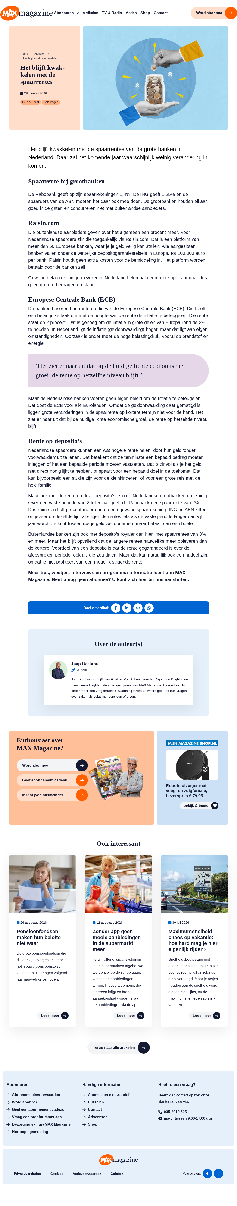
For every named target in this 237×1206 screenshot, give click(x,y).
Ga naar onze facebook (207, 1173)
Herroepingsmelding (30, 1132)
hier (142, 579)
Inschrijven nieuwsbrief (42, 795)
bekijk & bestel (196, 806)
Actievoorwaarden (87, 1173)
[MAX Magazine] (26, 13)
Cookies (56, 1173)
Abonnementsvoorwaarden (36, 1095)
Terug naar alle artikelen (114, 1047)
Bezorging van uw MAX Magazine (41, 1124)
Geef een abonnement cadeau (38, 1110)
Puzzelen (96, 1102)
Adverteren (98, 1117)
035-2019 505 (175, 1112)
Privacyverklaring (27, 1173)
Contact (95, 1110)
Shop (92, 1124)
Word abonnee (35, 765)
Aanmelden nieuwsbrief (108, 1095)
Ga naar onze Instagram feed (218, 1173)
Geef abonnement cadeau (44, 780)
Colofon (117, 1173)
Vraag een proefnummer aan (37, 1117)
